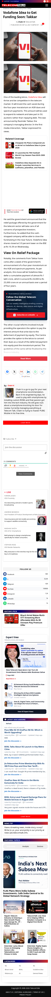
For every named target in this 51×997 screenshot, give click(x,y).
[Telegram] (42, 371)
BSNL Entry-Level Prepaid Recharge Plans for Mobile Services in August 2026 (25, 798)
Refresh (9, 724)
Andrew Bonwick (11, 512)
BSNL (21, 969)
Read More (26, 358)
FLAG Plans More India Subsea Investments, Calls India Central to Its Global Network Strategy (23, 893)
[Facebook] (7, 371)
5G (20, 966)
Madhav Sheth (10, 528)
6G (6, 966)
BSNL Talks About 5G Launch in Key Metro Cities (24, 748)
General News (38, 973)
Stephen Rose (10, 545)
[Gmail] (21, 371)
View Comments (25, 474)
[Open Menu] (46, 5)
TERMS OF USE (38, 992)
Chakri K (21, 22)
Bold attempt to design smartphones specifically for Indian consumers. (17, 536)
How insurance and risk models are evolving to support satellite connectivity (19, 520)
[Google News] (26, 376)
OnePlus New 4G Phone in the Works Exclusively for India (21, 781)
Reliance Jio (9, 973)
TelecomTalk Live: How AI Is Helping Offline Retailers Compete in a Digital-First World (36, 919)
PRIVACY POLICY (25, 995)
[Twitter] (14, 371)
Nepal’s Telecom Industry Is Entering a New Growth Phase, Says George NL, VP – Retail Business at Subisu (13, 921)
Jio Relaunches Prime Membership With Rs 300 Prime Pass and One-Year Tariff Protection (24, 764)
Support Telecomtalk (11, 1)
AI (19, 973)
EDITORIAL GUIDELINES (23, 992)
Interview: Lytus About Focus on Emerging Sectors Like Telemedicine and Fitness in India (13, 950)
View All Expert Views (25, 712)
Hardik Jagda (10, 496)
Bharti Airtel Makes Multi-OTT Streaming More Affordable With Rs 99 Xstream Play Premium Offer (32, 620)
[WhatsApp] (35, 371)
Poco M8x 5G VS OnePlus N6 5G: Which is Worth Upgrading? (23, 731)
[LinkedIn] (28, 371)
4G (34, 966)
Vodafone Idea (35, 97)
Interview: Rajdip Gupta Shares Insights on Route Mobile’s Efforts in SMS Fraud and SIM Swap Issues (37, 950)
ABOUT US (9, 992)
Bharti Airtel (9, 969)
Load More (25, 422)
